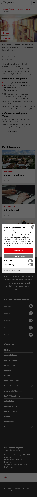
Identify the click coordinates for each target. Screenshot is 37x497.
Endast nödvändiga (18, 256)
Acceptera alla (18, 250)
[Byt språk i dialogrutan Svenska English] (32, 227)
